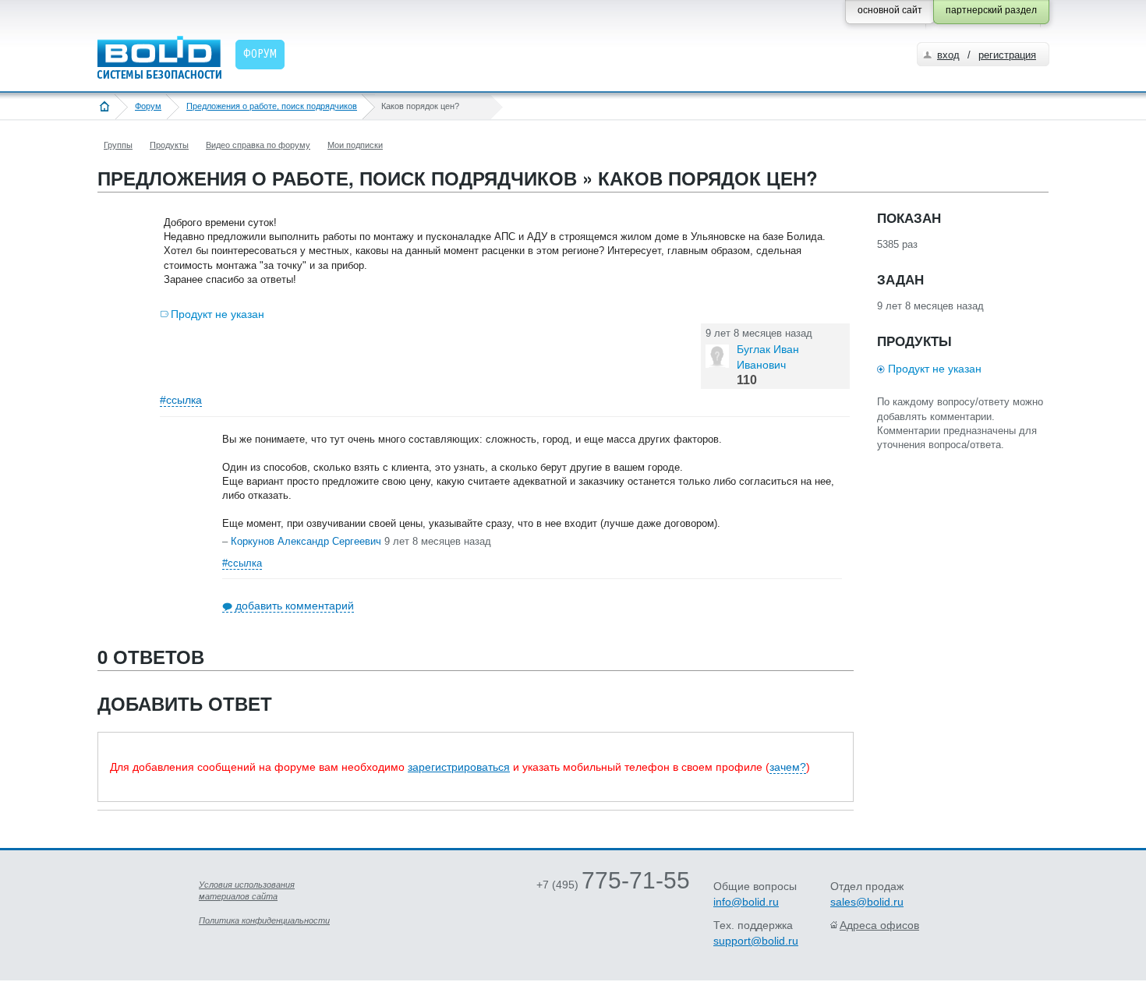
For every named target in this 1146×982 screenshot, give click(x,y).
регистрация (1007, 55)
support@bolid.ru (755, 940)
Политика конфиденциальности (264, 920)
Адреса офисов (879, 925)
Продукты (169, 145)
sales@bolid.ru (867, 901)
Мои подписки (355, 145)
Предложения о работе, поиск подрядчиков (271, 106)
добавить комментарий (294, 605)
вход (948, 55)
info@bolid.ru (746, 901)
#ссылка (181, 400)
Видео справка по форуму (258, 145)
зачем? (787, 767)
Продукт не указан (217, 314)
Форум (148, 106)
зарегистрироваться (459, 767)
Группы (118, 145)
